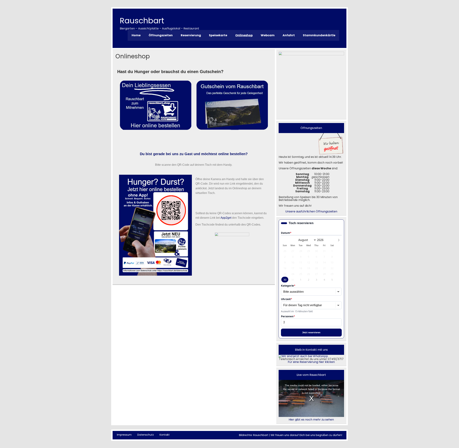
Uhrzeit (286, 299)
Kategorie (288, 285)
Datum (286, 232)
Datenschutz (145, 434)
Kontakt (165, 434)
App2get (226, 217)
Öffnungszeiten (161, 35)
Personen (288, 316)
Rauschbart (142, 20)
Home (136, 35)
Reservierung (191, 35)
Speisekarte (218, 35)
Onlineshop (244, 35)
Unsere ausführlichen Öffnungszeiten (311, 211)
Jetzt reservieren (311, 332)
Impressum (124, 434)
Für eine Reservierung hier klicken (311, 362)
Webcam (268, 35)
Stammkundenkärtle (319, 35)
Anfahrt (289, 35)
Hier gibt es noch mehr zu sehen (311, 419)
